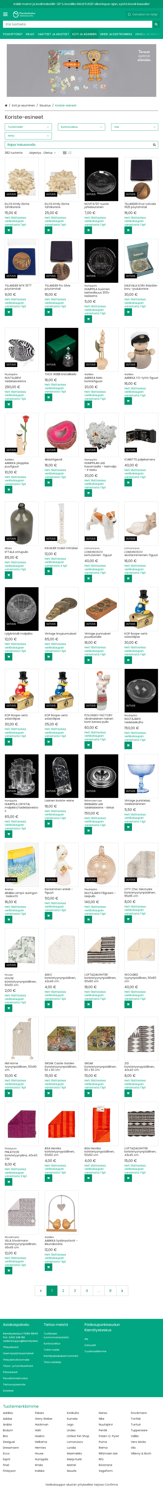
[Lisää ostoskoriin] (8, 230)
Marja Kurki (74, 1459)
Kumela (72, 1419)
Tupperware (139, 1430)
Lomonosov (75, 1442)
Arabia (7, 1425)
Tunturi (136, 1425)
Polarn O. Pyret (109, 1436)
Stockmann (139, 1413)
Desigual (9, 1442)
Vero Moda (138, 1442)
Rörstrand (105, 1465)
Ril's (101, 1459)
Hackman (41, 1425)
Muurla (71, 1471)
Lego (70, 1425)
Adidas (7, 1419)
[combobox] (81, 24)
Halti (38, 1430)
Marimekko (74, 1453)
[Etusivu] (24, 14)
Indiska (39, 1471)
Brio (5, 1436)
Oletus (47, 153)
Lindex (71, 1430)
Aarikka (8, 1413)
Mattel (71, 1465)
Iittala (39, 1465)
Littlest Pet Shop (78, 1436)
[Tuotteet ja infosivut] (6, 14)
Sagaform (106, 1471)
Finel (6, 1465)
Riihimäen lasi (108, 1453)
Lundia (71, 1448)
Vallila (135, 1436)
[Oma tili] (120, 14)
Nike (101, 1419)
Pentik (103, 1430)
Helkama (41, 1442)
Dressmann (11, 1448)
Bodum (8, 1430)
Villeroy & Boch (141, 1453)
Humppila (41, 1459)
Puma (103, 1442)
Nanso (103, 1413)
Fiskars (39, 1413)
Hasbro (40, 1436)
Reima (103, 1448)
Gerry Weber (43, 1419)
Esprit (6, 1459)
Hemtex (40, 1448)
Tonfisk (136, 1419)
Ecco (6, 1453)
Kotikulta (73, 1413)
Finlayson (9, 1471)
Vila (133, 1448)
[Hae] (156, 24)
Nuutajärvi (106, 1425)
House (39, 1453)
